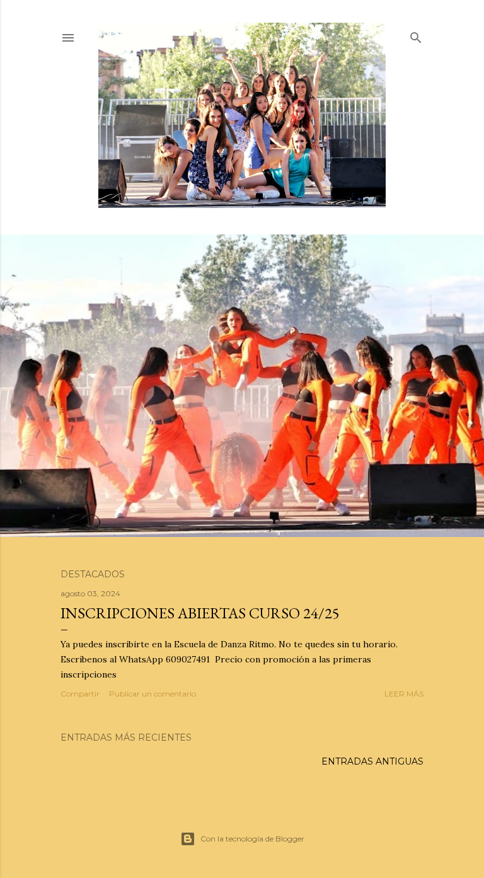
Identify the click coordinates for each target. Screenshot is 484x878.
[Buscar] (416, 35)
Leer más (404, 693)
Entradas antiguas (372, 761)
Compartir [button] (80, 693)
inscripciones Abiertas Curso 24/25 (200, 613)
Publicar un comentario (152, 693)
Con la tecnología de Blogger (252, 838)
